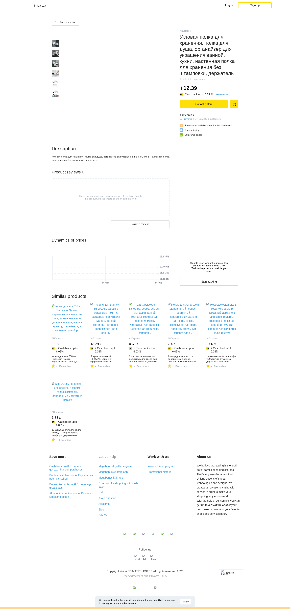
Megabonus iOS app (111, 477)
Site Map (104, 515)
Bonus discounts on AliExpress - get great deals (70, 486)
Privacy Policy (158, 576)
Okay (186, 601)
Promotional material (160, 471)
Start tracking (209, 281)
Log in (229, 5)
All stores (104, 503)
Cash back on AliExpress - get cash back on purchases (66, 468)
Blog (101, 509)
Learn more (221, 94)
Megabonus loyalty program (115, 466)
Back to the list (67, 22)
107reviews (186, 118)
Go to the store (204, 104)
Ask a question (107, 498)
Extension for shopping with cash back (118, 485)
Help (101, 492)
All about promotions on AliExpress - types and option (70, 495)
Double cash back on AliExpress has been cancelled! (71, 477)
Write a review (140, 224)
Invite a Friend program (161, 466)
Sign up (255, 5)
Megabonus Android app (113, 471)
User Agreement (133, 576)
